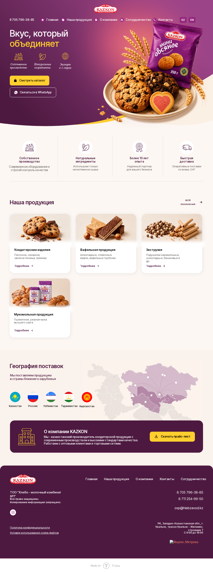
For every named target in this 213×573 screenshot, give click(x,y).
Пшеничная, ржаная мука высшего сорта (30, 321)
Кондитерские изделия (32, 250)
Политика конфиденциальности (30, 527)
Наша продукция (79, 20)
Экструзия (154, 250)
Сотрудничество (138, 20)
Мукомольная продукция (33, 314)
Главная (52, 20)
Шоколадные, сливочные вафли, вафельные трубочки (98, 256)
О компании (108, 20)
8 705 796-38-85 (22, 20)
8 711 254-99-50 (190, 499)
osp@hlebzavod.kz (189, 508)
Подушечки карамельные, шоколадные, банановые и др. (163, 258)
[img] (43, 20)
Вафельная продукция (97, 250)
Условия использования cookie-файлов (34, 532)
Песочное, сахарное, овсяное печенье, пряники (30, 256)
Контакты (165, 20)
